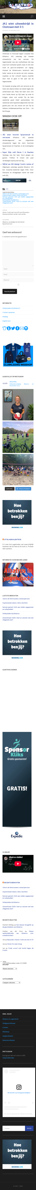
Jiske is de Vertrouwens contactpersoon (15, 194)
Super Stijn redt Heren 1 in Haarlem (18, 152)
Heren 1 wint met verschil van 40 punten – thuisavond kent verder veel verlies (16, 212)
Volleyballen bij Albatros (10, 200)
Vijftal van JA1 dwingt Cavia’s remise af (18, 164)
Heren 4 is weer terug (14, 944)
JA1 (7, 189)
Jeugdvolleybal (7, 1036)
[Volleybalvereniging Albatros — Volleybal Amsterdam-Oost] (21, 6)
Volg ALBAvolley (8, 1058)
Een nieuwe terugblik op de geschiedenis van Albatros (18, 926)
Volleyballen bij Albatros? (11, 308)
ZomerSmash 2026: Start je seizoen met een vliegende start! (18, 202)
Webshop (5, 1032)
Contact (5, 1027)
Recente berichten (12, 882)
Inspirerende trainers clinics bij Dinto (14, 195)
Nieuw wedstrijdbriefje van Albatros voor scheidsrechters (18, 933)
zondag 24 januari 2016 (11, 30)
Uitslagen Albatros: (12, 539)
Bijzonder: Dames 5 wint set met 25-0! (20, 940)
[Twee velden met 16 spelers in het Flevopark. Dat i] (18, 437)
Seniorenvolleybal (8, 1040)
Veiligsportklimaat (8, 1023)
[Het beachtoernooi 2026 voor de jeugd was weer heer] (18, 469)
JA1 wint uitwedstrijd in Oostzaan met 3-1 (18, 25)
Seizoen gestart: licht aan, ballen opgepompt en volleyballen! (18, 197)
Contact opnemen (8, 312)
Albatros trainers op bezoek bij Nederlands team (11, 125)
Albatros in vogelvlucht (10, 1019)
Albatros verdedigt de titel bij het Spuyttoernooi (13, 222)
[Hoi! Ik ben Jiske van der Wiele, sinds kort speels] (18, 405)
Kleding (5, 317)
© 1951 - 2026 (18, 1186)
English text (6, 321)
